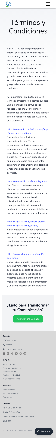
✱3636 (9, 344)
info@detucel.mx (9, 340)
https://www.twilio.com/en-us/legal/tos (27, 181)
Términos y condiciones (12, 368)
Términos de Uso (9, 371)
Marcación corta (9, 389)
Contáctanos (43, 431)
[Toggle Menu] (48, 4)
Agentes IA (7, 397)
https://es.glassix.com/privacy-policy (26, 221)
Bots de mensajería (10, 393)
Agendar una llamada (28, 318)
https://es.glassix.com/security (22, 225)
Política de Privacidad (11, 375)
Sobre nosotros (9, 364)
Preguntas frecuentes (11, 379)
